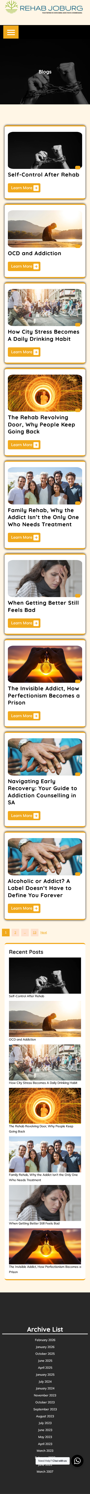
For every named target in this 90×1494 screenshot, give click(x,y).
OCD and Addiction (34, 253)
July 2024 (45, 1382)
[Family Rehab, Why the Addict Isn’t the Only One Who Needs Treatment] (45, 1154)
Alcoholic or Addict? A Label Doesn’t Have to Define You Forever (40, 888)
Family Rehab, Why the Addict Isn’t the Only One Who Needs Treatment (43, 517)
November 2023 (45, 1395)
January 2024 (45, 1388)
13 (34, 932)
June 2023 (45, 1430)
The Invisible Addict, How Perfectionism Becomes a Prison (44, 695)
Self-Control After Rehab (44, 174)
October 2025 (45, 1354)
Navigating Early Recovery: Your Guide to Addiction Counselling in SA (42, 792)
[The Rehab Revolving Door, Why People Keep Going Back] (45, 1106)
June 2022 (45, 1465)
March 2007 (45, 1472)
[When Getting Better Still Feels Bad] (45, 1203)
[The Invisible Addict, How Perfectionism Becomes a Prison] (45, 1246)
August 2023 (45, 1416)
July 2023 (45, 1423)
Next (43, 932)
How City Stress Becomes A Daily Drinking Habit (44, 335)
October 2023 (45, 1402)
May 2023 (45, 1437)
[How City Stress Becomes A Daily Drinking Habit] (45, 1062)
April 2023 (45, 1444)
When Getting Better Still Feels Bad (34, 1223)
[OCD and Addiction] (45, 1019)
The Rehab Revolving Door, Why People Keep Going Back (41, 424)
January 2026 (45, 1347)
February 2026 (45, 1340)
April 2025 (45, 1368)
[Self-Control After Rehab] (45, 975)
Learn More (22, 187)
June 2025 (45, 1361)
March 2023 (45, 1451)
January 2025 (45, 1375)
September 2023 (45, 1409)
